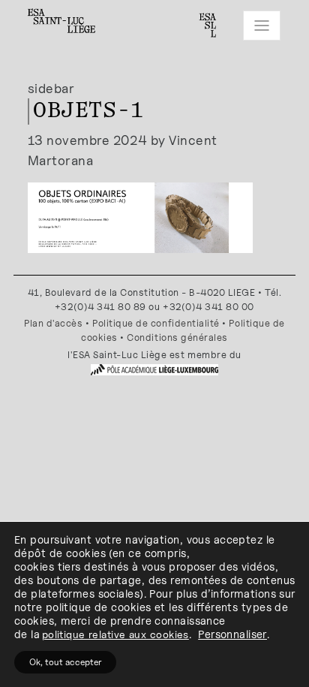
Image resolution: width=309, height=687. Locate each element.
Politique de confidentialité (156, 323)
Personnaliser (232, 634)
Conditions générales (177, 337)
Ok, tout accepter (65, 661)
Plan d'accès (53, 323)
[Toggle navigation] (261, 26)
